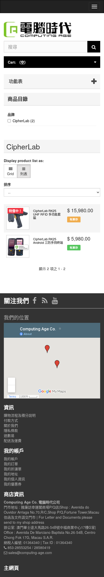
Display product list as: (24, 160)
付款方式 (11, 420)
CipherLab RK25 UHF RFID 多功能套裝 (47, 214)
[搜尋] (93, 47)
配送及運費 (12, 440)
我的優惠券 (12, 483)
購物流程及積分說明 (20, 415)
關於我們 (11, 425)
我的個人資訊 (14, 478)
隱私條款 (11, 430)
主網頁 (11, 567)
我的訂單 (11, 463)
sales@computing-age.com (30, 552)
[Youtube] (54, 301)
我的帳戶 (11, 458)
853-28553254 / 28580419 (29, 547)
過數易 (9, 435)
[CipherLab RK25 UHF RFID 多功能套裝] (18, 218)
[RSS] (45, 301)
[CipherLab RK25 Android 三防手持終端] (18, 246)
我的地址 (11, 473)
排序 (7, 184)
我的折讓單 (12, 468)
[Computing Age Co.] (52, 27)
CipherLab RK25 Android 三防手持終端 (48, 241)
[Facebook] (35, 301)
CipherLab (24, 120)
